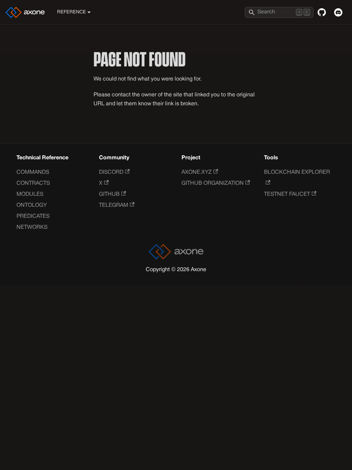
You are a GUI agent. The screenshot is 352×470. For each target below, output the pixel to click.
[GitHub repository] (321, 12)
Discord (111, 172)
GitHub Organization (213, 183)
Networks (31, 227)
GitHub (109, 194)
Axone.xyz (197, 172)
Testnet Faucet (287, 194)
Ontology (31, 205)
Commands (32, 172)
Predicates (33, 216)
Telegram (113, 205)
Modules (29, 194)
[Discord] (338, 12)
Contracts (33, 183)
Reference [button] (71, 12)
